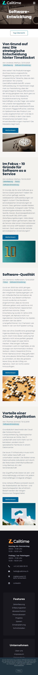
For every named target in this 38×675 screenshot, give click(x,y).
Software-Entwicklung (22, 65)
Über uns (19, 651)
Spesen (19, 621)
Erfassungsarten (19, 608)
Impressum (19, 654)
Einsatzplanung (19, 625)
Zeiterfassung (8, 65)
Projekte (19, 618)
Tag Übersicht (19, 33)
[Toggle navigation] (34, 3)
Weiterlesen (10, 130)
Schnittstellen (19, 628)
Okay (19, 670)
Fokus (17, 181)
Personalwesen (19, 614)
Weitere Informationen (23, 664)
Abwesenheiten (19, 611)
